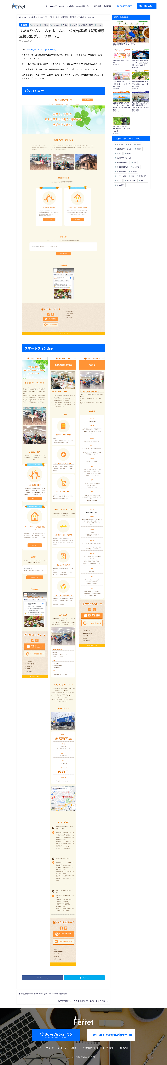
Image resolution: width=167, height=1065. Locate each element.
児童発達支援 (121, 171)
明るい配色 (120, 185)
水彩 (132, 176)
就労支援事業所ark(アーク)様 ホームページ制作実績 (44, 993)
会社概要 (107, 6)
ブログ (74, 25)
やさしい (45, 25)
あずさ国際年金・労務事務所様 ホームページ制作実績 (81, 1000)
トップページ (51, 6)
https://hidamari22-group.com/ (41, 49)
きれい (99, 25)
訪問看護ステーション (124, 149)
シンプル (55, 25)
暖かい (138, 144)
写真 (134, 162)
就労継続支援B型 (87, 25)
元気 (129, 144)
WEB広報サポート (83, 6)
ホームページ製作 (66, 6)
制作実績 (97, 6)
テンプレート (131, 180)
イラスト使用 (121, 176)
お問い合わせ (148, 6)
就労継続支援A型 (122, 167)
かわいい (143, 180)
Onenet (35, 25)
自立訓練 (134, 171)
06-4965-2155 (126, 6)
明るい (65, 25)
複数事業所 (142, 176)
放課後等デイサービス (124, 158)
